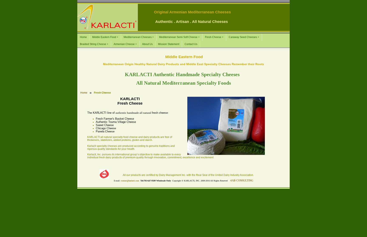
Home (83, 92)
